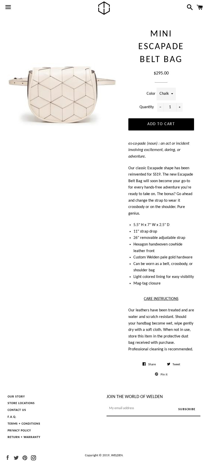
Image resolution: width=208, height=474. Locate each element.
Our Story (16, 396)
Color (152, 94)
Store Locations (21, 403)
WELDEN (117, 455)
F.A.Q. (12, 417)
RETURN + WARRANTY (24, 437)
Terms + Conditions (24, 423)
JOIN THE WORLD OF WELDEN (135, 396)
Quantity (147, 107)
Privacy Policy (19, 430)
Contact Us (17, 410)
